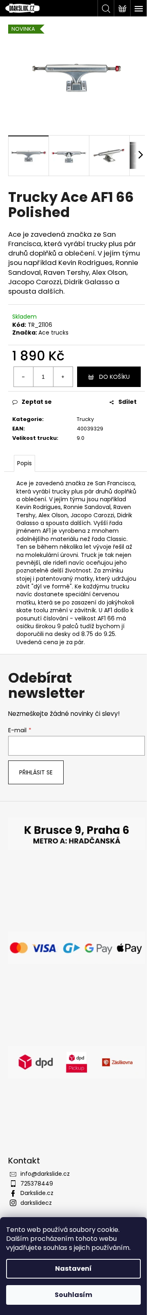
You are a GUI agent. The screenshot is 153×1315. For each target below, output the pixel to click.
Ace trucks (53, 332)
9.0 (80, 438)
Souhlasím (73, 1294)
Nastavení (73, 1268)
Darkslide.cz (36, 1193)
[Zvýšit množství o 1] (63, 377)
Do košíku (114, 377)
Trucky (85, 419)
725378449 (36, 1183)
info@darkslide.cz (45, 1174)
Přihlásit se (36, 772)
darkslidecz (36, 1203)
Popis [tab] (24, 463)
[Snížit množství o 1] (23, 377)
